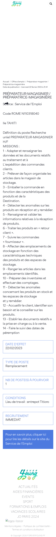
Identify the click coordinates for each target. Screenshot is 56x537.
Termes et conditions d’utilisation (28, 529)
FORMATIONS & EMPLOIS (28, 506)
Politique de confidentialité (37, 526)
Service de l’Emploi (28, 104)
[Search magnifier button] (51, 4)
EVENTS (28, 496)
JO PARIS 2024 (28, 516)
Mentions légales (13, 526)
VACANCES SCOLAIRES (28, 511)
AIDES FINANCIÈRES (28, 492)
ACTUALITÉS (28, 487)
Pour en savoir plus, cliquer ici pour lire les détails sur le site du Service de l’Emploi (27, 439)
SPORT (28, 501)
